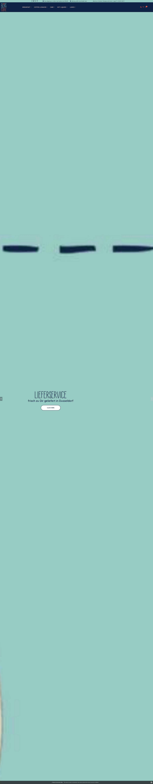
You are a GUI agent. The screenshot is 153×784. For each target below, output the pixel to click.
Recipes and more (107, 1)
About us (95, 1)
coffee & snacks (40, 7)
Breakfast (26, 7)
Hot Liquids (61, 7)
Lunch (72, 7)
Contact (100, 1)
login (114, 1)
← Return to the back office (57, 782)
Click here (46, 408)
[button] (1, 399)
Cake (52, 7)
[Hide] (151, 782)
